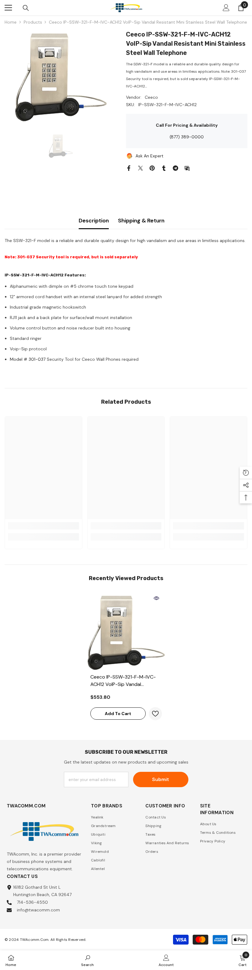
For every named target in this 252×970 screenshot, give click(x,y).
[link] (43, 525)
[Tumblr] (164, 167)
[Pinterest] (152, 167)
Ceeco (151, 97)
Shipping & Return (141, 220)
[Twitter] (140, 167)
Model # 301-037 (27, 359)
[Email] (187, 167)
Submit (160, 779)
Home (11, 22)
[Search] (26, 8)
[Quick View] (156, 598)
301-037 (26, 257)
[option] (61, 76)
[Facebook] (129, 167)
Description (94, 220)
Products (33, 22)
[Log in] (226, 7)
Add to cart (118, 713)
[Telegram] (175, 167)
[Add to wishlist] (155, 713)
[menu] (8, 7)
